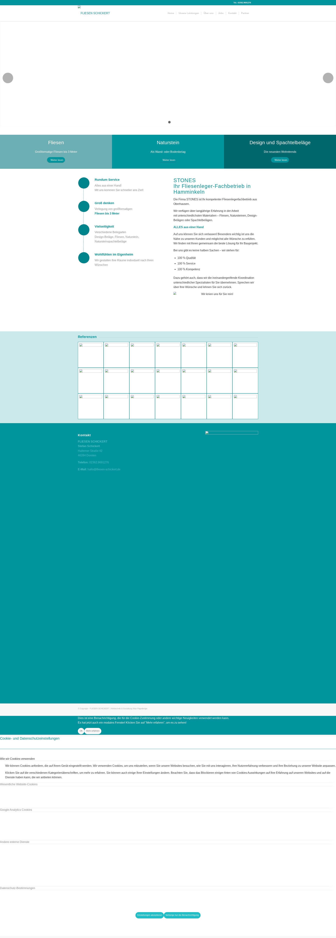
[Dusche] (245, 406)
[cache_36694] (194, 380)
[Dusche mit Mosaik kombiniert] (245, 355)
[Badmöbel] (142, 380)
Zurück (8, 78)
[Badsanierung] (168, 380)
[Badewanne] (219, 355)
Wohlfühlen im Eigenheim (114, 254)
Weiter (328, 78)
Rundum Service (107, 179)
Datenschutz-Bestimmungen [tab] (17, 888)
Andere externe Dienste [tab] (14, 841)
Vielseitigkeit (104, 226)
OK (81, 731)
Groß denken (104, 203)
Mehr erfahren (93, 731)
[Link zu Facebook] (255, 2)
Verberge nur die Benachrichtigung (182, 915)
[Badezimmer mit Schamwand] (219, 406)
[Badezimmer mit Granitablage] (116, 406)
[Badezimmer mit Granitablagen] (194, 406)
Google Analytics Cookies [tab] (16, 809)
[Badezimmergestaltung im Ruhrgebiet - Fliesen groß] (168, 355)
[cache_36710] (194, 355)
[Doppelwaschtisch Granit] (142, 406)
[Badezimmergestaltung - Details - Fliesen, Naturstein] (219, 380)
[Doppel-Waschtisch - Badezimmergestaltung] (142, 355)
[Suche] (254, 13)
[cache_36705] (91, 355)
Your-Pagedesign (140, 708)
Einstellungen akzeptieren (149, 915)
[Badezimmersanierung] (91, 380)
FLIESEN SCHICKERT (99, 708)
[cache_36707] (116, 355)
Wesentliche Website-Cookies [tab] (18, 784)
